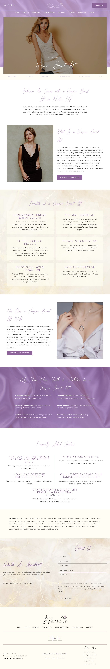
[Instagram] (4, 5)
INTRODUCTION (12, 77)
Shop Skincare (77, 627)
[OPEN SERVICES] (39, 12)
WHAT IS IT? (29, 77)
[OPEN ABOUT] (28, 12)
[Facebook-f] (8, 5)
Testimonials (47, 627)
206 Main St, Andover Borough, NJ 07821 (55, 654)
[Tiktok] (11, 5)
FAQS (100, 77)
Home (19, 627)
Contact (89, 627)
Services (36, 627)
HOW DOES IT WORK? (63, 77)
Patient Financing (62, 627)
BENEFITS (45, 77)
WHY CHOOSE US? (84, 77)
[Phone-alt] (14, 5)
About (27, 627)
